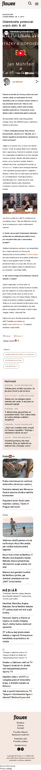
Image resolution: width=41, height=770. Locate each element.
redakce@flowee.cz (15, 324)
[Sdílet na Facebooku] (16, 341)
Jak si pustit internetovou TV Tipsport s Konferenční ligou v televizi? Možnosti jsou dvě (17, 694)
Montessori (7, 167)
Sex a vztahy (11, 396)
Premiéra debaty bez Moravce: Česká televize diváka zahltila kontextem (18, 492)
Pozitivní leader (32, 254)
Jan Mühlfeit (11, 366)
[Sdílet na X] (18, 340)
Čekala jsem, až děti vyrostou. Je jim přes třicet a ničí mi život (20, 389)
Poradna (9, 385)
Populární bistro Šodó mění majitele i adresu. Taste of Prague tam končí (16, 503)
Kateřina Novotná (13, 360)
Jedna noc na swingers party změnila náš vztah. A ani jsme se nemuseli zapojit (19, 401)
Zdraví (8, 437)
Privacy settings (6, 768)
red (16, 409)
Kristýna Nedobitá (22, 437)
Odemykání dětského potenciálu (19, 354)
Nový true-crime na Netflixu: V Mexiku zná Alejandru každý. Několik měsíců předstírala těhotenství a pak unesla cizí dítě (18, 561)
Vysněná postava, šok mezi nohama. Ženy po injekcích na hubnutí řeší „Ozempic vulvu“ (18, 443)
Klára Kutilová (26, 396)
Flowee (10, 4)
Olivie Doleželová (23, 385)
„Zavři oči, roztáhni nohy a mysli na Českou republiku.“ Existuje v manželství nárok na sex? (19, 430)
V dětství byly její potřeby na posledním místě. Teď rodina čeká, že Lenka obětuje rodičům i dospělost (20, 416)
